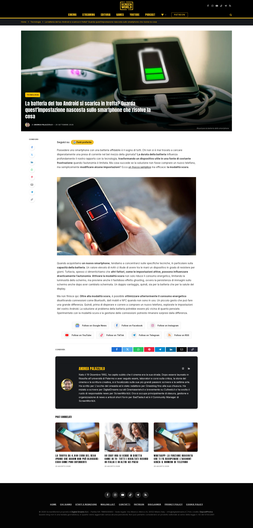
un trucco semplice (139, 167)
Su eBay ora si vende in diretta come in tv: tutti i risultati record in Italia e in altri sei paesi (126, 459)
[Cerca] (230, 15)
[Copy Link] (32, 199)
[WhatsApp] (32, 170)
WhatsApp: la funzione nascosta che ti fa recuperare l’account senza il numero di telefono (173, 459)
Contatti (124, 504)
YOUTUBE (134, 15)
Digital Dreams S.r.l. (80, 512)
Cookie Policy (194, 504)
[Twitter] (32, 155)
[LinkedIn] (32, 162)
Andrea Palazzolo (43, 125)
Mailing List (108, 504)
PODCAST (150, 15)
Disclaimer (154, 504)
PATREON (179, 14)
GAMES (120, 15)
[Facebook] (32, 147)
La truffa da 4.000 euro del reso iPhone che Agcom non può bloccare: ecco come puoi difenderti (77, 459)
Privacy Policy (174, 504)
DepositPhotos (206, 512)
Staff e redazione (86, 504)
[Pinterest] (32, 177)
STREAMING (88, 15)
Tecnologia (33, 95)
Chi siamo (66, 504)
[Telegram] (32, 192)
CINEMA (72, 15)
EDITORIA (105, 15)
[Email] (32, 184)
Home (53, 504)
